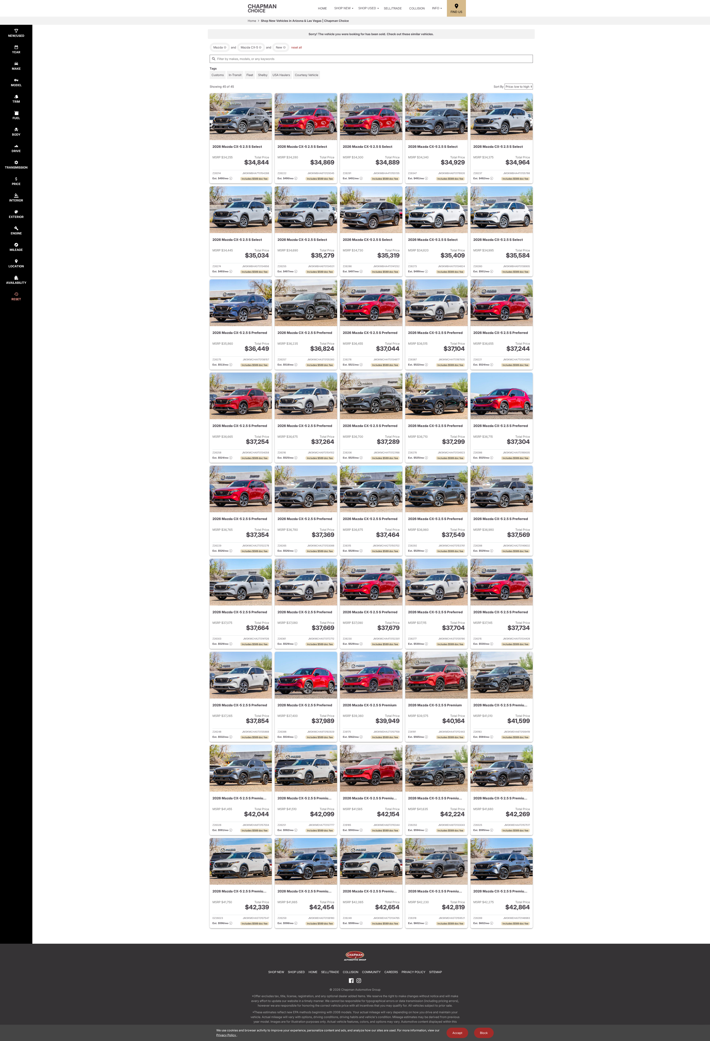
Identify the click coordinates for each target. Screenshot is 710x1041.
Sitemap (435, 972)
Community (371, 972)
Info (435, 8)
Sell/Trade (393, 8)
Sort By (499, 86)
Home (322, 8)
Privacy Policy (413, 972)
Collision (417, 8)
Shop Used (367, 8)
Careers (391, 972)
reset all (296, 47)
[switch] (218, 75)
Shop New (342, 8)
